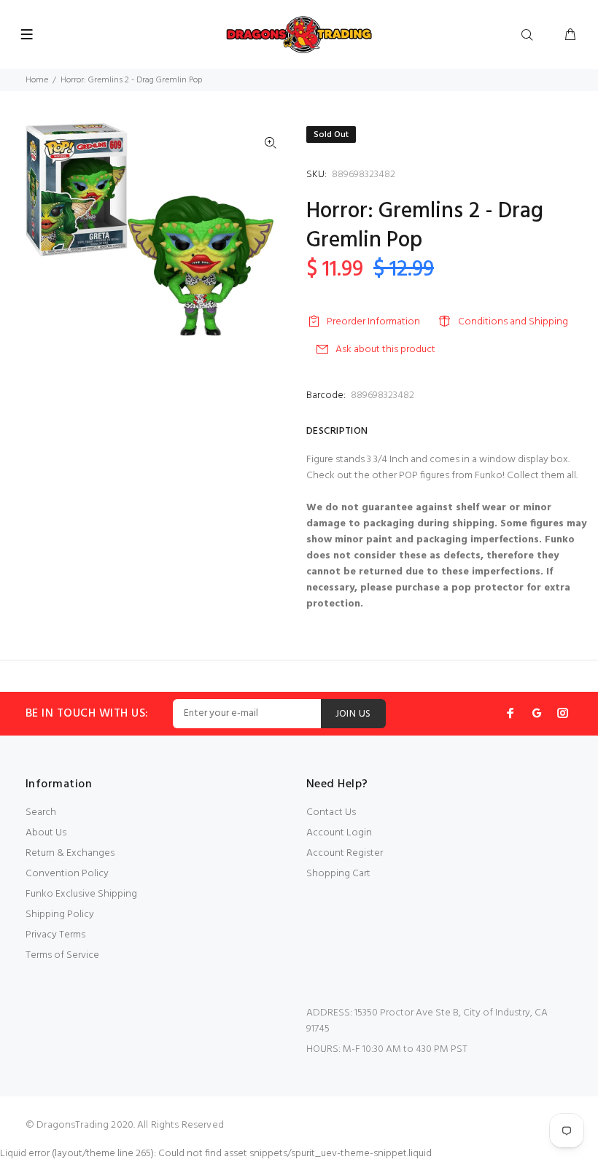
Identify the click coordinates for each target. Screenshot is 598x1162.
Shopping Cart (338, 873)
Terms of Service (62, 955)
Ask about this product (385, 349)
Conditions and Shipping (513, 321)
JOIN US (353, 714)
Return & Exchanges (70, 853)
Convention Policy (67, 873)
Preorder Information (373, 321)
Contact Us (331, 812)
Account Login (339, 832)
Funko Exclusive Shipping (81, 894)
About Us (46, 832)
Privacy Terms (55, 935)
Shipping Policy (60, 914)
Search (41, 812)
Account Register (344, 853)
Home (37, 80)
